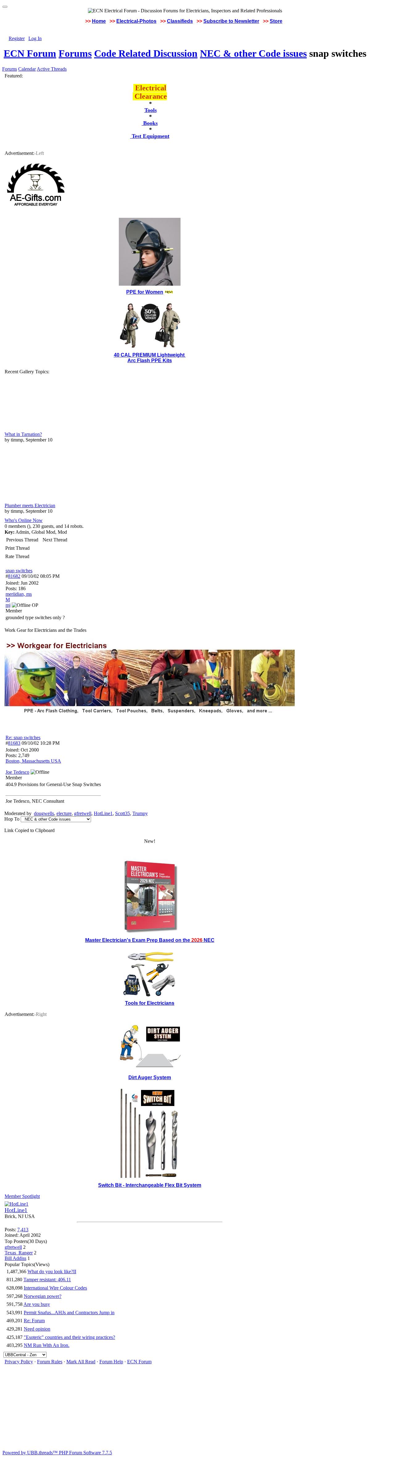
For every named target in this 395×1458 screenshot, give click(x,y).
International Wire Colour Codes (55, 1287)
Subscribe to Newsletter (231, 21)
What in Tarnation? (23, 434)
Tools (150, 110)
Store (276, 21)
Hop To (11, 819)
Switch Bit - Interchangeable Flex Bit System (149, 1185)
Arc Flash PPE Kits (149, 360)
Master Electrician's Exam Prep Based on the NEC (149, 940)
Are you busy (36, 1304)
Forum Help (111, 1361)
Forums (75, 53)
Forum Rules (49, 1361)
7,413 (22, 1229)
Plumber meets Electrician (30, 505)
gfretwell (82, 813)
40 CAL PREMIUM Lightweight (150, 355)
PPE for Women (144, 292)
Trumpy (140, 813)
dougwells (44, 813)
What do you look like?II (51, 1271)
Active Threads (52, 69)
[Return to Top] (4, 7)
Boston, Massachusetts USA (33, 761)
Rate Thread (17, 556)
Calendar (27, 69)
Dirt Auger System (149, 1077)
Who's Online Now (24, 520)
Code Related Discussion (146, 53)
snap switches (19, 570)
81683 (14, 743)
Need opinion (37, 1329)
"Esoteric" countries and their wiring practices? (69, 1337)
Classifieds (180, 21)
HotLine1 (103, 813)
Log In (35, 38)
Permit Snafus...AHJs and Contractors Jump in (69, 1312)
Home (99, 21)
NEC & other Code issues (253, 53)
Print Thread (17, 548)
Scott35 (122, 813)
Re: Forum (34, 1320)
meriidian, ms (19, 594)
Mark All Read (80, 1361)
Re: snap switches (23, 737)
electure (64, 813)
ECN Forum (30, 53)
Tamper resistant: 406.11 (47, 1279)
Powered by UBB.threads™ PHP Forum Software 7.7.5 (57, 1452)
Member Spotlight (22, 1196)
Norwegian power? (42, 1296)
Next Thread (55, 539)
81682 (14, 576)
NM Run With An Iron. (46, 1345)
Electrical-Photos (136, 21)
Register (17, 38)
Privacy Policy (19, 1361)
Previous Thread (22, 539)
